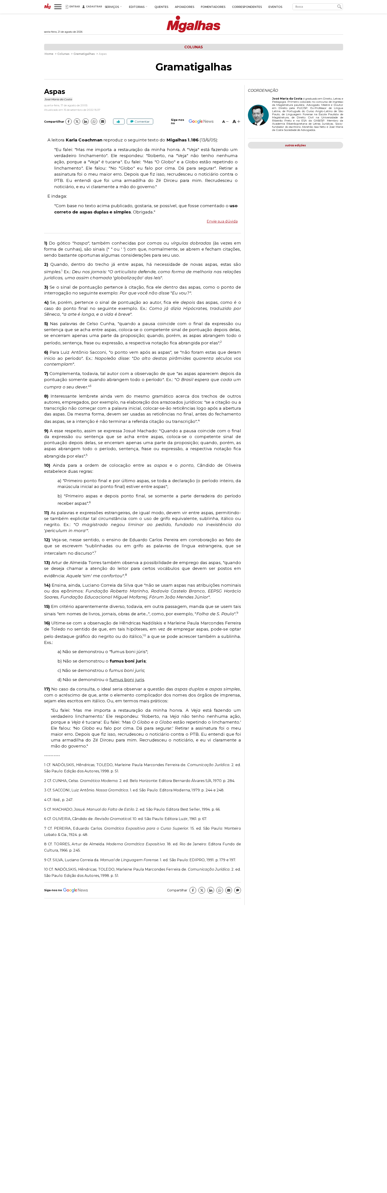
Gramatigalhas (193, 66)
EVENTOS (275, 7)
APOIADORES (184, 7)
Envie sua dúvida (222, 221)
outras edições (295, 145)
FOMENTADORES (213, 7)
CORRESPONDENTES (247, 7)
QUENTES (161, 7)
